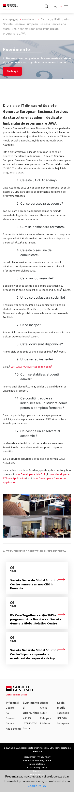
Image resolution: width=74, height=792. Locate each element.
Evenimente (30, 723)
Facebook (63, 713)
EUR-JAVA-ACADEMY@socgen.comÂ (32, 366)
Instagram (63, 723)
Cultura (10, 723)
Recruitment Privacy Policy (37, 756)
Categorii (45, 718)
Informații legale (37, 763)
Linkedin (62, 718)
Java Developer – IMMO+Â (30, 474)
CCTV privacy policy (37, 767)
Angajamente (14, 728)
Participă (12, 71)
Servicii (10, 718)
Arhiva (43, 707)
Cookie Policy (37, 786)
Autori (43, 713)
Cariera (27, 717)
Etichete (45, 723)
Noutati (27, 728)
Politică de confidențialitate (37, 760)
